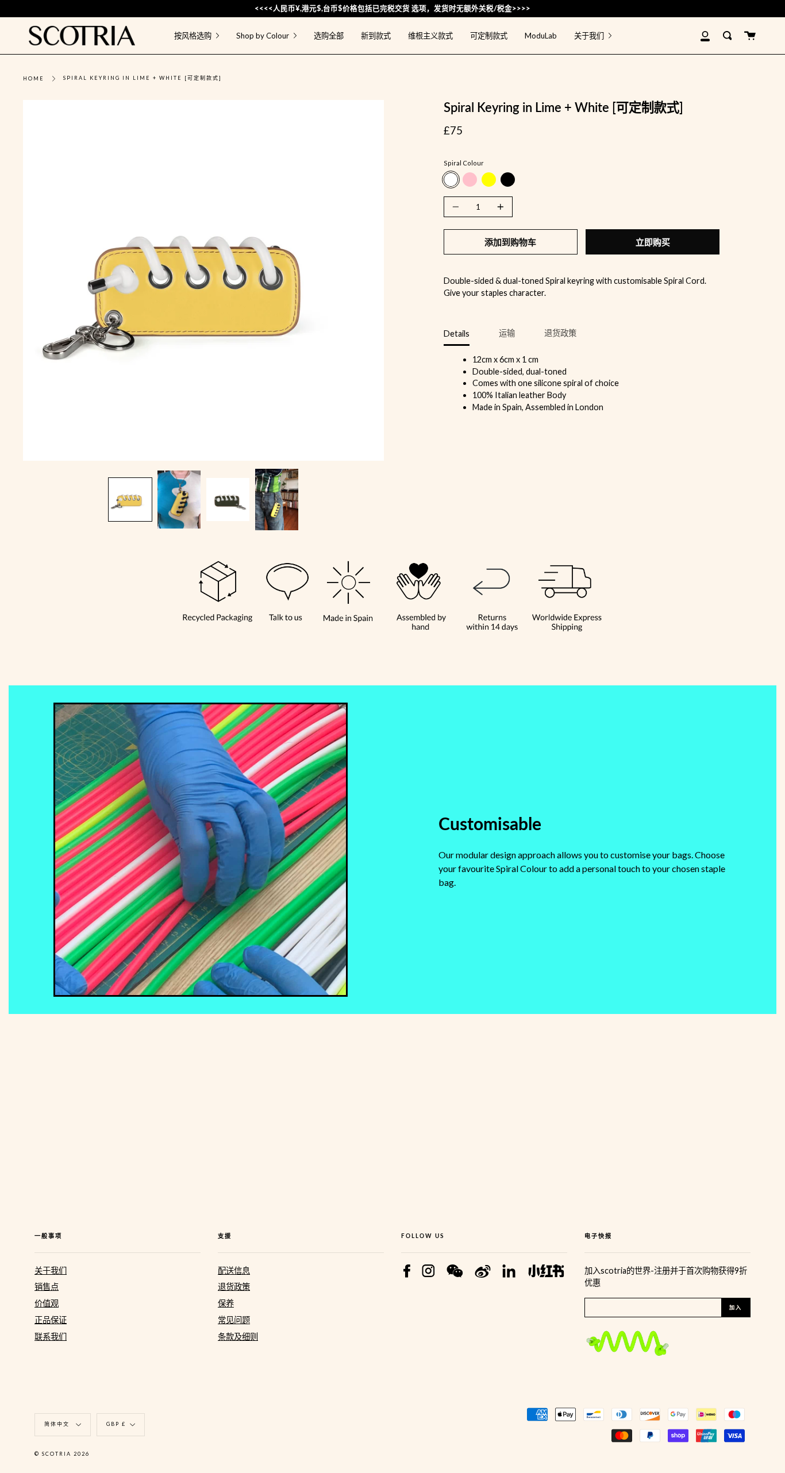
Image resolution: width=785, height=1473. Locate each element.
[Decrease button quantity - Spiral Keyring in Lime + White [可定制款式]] (457, 206)
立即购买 (653, 242)
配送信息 (234, 1270)
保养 (226, 1303)
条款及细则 (238, 1336)
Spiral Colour (464, 163)
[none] (130, 499)
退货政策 (560, 333)
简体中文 (58, 1424)
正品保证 (50, 1320)
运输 (507, 333)
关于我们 (50, 1270)
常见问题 (234, 1320)
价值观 (46, 1303)
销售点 (46, 1286)
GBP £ (116, 1424)
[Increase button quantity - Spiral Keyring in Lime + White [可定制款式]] (499, 206)
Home (33, 78)
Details (457, 333)
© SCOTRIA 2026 (62, 1454)
